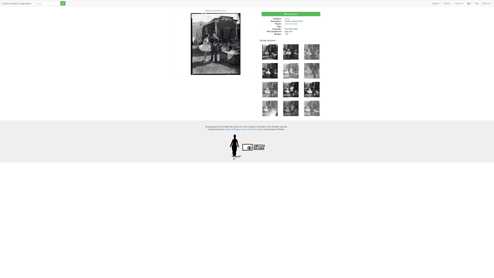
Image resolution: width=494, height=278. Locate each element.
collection (217, 10)
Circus (287, 18)
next (224, 10)
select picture (291, 14)
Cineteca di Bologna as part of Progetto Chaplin (243, 129)
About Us (486, 3)
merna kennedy (291, 23)
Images (435, 3)
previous (208, 10)
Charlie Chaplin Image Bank (16, 3)
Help (477, 3)
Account (458, 3)
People (447, 3)
